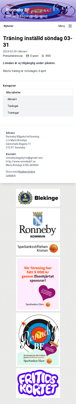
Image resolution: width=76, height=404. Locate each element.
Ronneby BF (18, 9)
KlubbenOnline (26, 171)
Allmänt (12, 99)
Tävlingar (13, 106)
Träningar (13, 112)
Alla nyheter (13, 92)
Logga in (11, 175)
